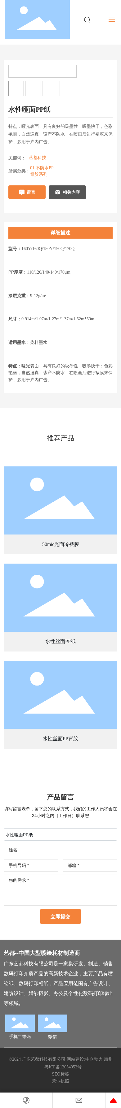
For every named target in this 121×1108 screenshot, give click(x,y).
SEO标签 (60, 1073)
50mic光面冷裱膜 (60, 544)
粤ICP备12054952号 (63, 1067)
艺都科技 (37, 157)
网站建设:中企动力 (85, 1059)
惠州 (108, 1059)
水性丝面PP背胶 (60, 738)
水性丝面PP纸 (60, 641)
